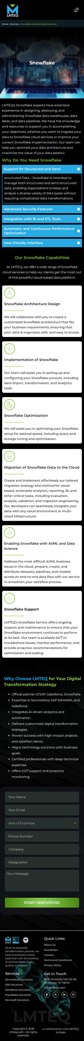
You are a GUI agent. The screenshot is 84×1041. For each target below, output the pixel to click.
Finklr (62, 1032)
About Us (49, 944)
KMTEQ (74, 1028)
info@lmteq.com (54, 987)
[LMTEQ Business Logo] (12, 10)
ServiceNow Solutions (19, 979)
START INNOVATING (42, 903)
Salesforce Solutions (17, 989)
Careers (49, 955)
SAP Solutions (14, 984)
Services (14, 24)
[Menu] (76, 9)
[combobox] (42, 823)
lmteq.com (17, 1032)
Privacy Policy (52, 965)
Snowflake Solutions (18, 994)
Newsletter (51, 949)
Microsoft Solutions (17, 1000)
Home (5, 24)
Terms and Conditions (58, 960)
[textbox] (38, 823)
